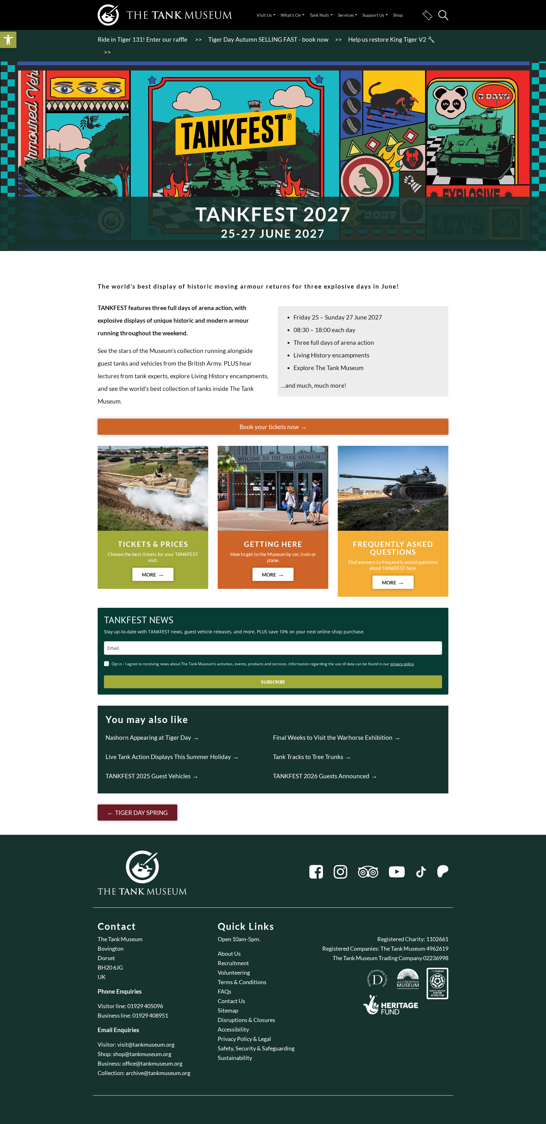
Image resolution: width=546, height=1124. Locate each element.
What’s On (291, 15)
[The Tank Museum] (165, 15)
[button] (8, 40)
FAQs (224, 991)
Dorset (106, 957)
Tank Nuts (319, 15)
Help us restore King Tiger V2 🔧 (391, 39)
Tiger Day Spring (141, 812)
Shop (398, 15)
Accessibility (233, 1029)
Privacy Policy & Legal (244, 1038)
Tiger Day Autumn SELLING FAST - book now (268, 39)
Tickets (427, 15)
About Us (229, 953)
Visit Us (264, 15)
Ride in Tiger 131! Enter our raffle (143, 39)
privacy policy (402, 664)
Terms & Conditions (242, 981)
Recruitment (233, 963)
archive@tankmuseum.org (158, 1072)
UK (102, 976)
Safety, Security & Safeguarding (256, 1048)
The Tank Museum (120, 939)
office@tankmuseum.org (152, 1063)
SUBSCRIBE (273, 682)
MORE (149, 574)
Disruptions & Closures (246, 1019)
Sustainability (235, 1057)
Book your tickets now (269, 426)
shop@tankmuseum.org (142, 1053)
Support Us (373, 15)
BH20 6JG (110, 967)
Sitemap (228, 1010)
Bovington (111, 948)
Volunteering (234, 972)
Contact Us (231, 1000)
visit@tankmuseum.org (145, 1044)
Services (346, 15)
